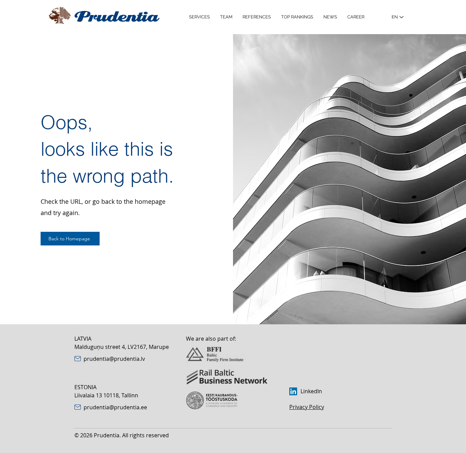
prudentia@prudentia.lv (114, 359)
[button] (199, 17)
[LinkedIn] (293, 391)
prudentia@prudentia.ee (115, 407)
